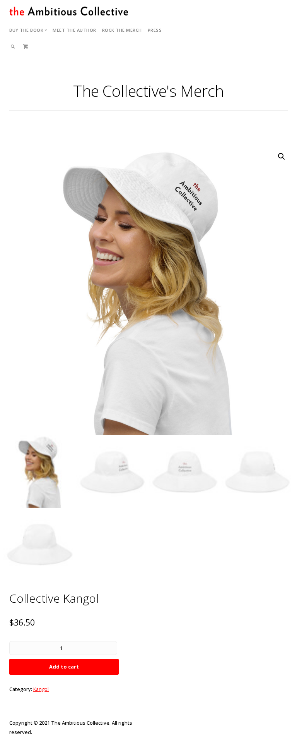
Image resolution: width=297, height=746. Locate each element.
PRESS (155, 30)
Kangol (41, 689)
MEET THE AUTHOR (74, 30)
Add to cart (64, 666)
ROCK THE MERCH (122, 30)
